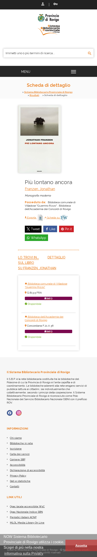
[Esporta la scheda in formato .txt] (40, 217)
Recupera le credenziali (54, 4)
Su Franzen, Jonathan (37, 268)
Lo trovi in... (28, 257)
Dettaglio (56, 257)
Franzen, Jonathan (40, 189)
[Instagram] (19, 413)
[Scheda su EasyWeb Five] (63, 217)
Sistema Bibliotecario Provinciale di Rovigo (48, 92)
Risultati (34, 95)
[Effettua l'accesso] (42, 4)
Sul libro (26, 263)
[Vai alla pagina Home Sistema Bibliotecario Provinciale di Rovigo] (48, 24)
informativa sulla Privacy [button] (23, 553)
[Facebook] (10, 413)
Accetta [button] (81, 545)
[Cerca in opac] (89, 53)
